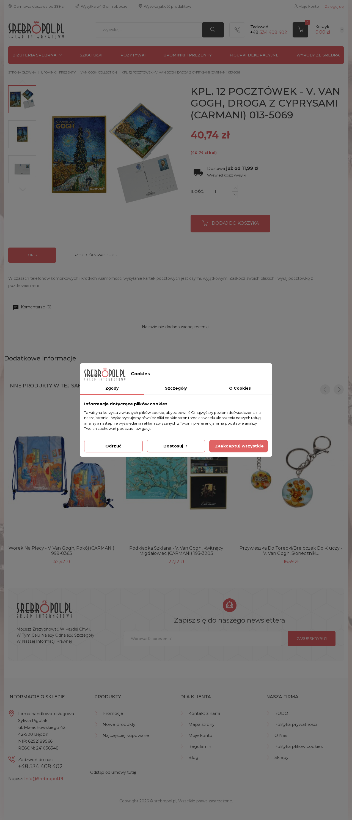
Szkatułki (91, 55)
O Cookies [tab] (240, 388)
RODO (281, 713)
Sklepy (281, 757)
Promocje (113, 713)
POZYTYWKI (133, 55)
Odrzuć (113, 446)
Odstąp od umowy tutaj (113, 772)
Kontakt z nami (204, 713)
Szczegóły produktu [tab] (96, 255)
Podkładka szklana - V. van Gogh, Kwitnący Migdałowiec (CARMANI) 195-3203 (176, 550)
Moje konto (200, 735)
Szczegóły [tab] (176, 388)
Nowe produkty (119, 724)
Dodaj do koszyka (235, 223)
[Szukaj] (213, 29)
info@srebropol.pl (43, 778)
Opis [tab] (32, 255)
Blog (193, 757)
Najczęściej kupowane (126, 735)
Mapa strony (201, 724)
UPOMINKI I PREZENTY (187, 55)
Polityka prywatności (295, 724)
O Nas (280, 735)
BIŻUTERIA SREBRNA (34, 55)
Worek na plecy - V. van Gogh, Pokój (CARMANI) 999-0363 (61, 550)
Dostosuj (174, 446)
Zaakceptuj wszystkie (239, 446)
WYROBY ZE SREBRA (318, 55)
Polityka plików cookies (298, 746)
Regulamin (199, 746)
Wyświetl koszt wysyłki (226, 175)
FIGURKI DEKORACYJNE (254, 55)
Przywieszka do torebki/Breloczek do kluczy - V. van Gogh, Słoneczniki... (291, 550)
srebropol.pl (165, 801)
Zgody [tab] (112, 388)
